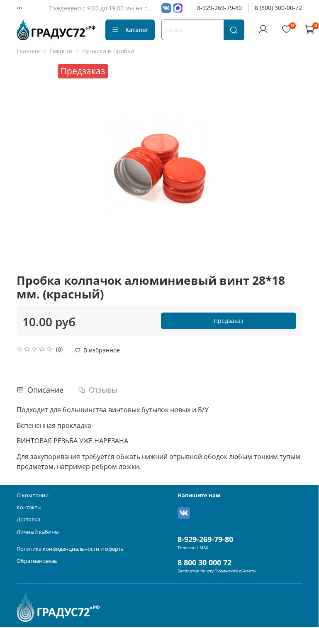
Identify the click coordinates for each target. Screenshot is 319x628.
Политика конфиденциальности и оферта (70, 548)
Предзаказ (229, 321)
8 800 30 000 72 (204, 562)
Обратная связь (37, 560)
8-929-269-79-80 (219, 8)
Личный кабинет (38, 531)
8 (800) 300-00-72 (278, 8)
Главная (28, 51)
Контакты (29, 507)
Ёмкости (61, 51)
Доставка (28, 519)
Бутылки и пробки (108, 51)
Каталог (137, 30)
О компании (33, 495)
